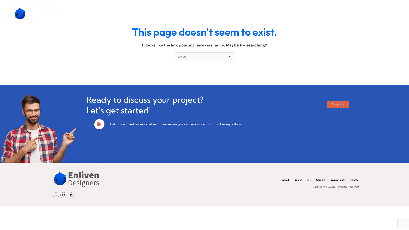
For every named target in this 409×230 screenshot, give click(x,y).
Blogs (337, 13)
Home (244, 13)
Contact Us (338, 104)
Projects (274, 13)
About (258, 13)
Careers (304, 13)
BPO (289, 13)
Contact (321, 13)
